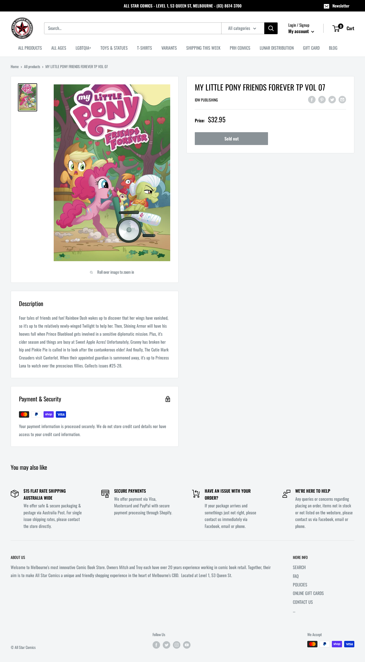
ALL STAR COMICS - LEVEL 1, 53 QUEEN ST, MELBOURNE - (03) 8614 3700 (183, 6)
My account (299, 31)
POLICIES (300, 584)
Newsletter (341, 6)
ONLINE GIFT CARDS (308, 593)
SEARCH (299, 567)
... (294, 610)
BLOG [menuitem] (333, 48)
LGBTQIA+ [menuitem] (83, 48)
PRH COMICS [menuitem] (240, 48)
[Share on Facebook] (312, 99)
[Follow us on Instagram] (176, 645)
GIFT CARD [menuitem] (311, 48)
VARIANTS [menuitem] (169, 48)
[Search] (271, 28)
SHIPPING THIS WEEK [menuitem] (203, 48)
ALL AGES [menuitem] (58, 48)
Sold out (231, 138)
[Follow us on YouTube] (187, 645)
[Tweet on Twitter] (332, 99)
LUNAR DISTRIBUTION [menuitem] (277, 48)
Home (15, 66)
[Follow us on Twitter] (166, 645)
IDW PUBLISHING (206, 100)
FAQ (296, 576)
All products (32, 66)
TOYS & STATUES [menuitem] (114, 48)
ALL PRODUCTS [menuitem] (30, 48)
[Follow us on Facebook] (156, 645)
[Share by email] (342, 99)
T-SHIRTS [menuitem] (144, 48)
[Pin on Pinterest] (322, 99)
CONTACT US (303, 602)
